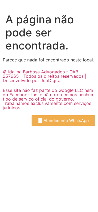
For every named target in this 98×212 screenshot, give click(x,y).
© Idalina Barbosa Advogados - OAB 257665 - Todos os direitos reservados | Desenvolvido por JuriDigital (44, 76)
